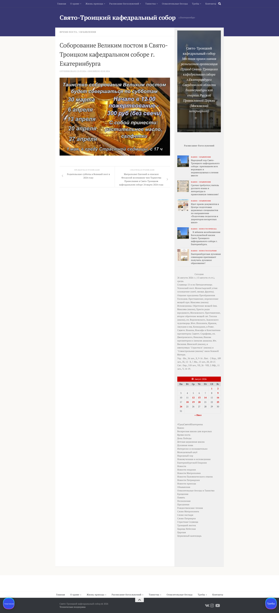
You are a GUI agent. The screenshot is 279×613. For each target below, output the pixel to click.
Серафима (205, 333)
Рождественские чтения (190, 507)
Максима (195, 302)
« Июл (198, 415)
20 (199, 402)
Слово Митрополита (188, 511)
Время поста (68, 32)
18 (187, 402)
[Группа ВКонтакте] (207, 606)
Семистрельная (186, 351)
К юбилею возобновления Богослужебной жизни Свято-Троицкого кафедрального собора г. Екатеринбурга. (205, 238)
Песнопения (184, 501)
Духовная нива (185, 445)
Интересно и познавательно (192, 448)
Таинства (150, 3)
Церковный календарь (189, 535)
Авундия (182, 326)
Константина (213, 330)
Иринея (212, 323)
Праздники (183, 504)
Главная (61, 3)
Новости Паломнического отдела (195, 476)
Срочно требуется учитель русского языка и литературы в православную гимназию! (205, 190)
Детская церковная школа (191, 441)
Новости (181, 466)
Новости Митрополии (189, 473)
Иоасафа (199, 330)
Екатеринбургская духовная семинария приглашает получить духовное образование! (206, 259)
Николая (198, 337)
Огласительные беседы (175, 3)
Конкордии (199, 326)
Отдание (181, 295)
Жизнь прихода (94, 3)
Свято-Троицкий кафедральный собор (118, 17)
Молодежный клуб (187, 452)
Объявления (87, 32)
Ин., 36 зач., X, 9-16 (193, 358)
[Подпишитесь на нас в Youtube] (217, 606)
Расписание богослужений (124, 3)
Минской (192, 344)
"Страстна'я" (196, 347)
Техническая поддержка (73, 606)
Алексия (197, 340)
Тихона (213, 316)
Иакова (207, 337)
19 (193, 402)
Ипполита (201, 323)
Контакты (210, 3)
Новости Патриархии (188, 480)
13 (199, 397)
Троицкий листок (186, 525)
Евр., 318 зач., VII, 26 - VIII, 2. (197, 365)
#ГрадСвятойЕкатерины (190, 424)
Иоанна (190, 330)
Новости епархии (208, 250)
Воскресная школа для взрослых (194, 431)
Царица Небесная (186, 528)
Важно (194, 157)
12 (193, 397)
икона (204, 302)
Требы (195, 3)
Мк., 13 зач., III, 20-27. (205, 361)
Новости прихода (208, 229)
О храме (74, 3)
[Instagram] (212, 606)
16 (218, 397)
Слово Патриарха (186, 518)
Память (181, 497)
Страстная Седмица (187, 521)
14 (205, 397)
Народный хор (185, 455)
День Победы (184, 438)
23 (218, 402)
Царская (181, 532)
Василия (181, 344)
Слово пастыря (185, 514)
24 (181, 406)
